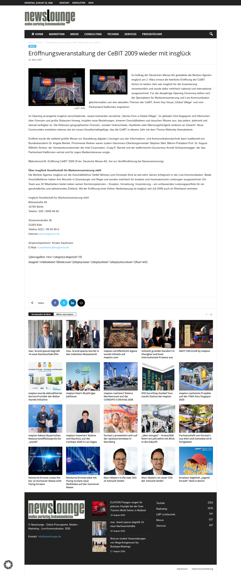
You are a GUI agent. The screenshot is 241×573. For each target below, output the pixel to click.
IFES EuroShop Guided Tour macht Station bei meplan (157, 394)
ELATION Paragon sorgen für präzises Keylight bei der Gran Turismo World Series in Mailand (128, 506)
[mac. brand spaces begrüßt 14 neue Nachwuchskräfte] (45, 334)
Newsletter (78, 2)
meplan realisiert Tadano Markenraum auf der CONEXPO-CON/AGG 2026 (118, 396)
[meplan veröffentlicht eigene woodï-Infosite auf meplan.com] (121, 334)
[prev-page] (206, 314)
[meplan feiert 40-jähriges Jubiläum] (83, 376)
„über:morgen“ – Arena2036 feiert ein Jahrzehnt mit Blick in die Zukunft (158, 438)
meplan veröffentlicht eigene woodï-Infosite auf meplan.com (120, 354)
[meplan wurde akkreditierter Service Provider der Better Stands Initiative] (45, 376)
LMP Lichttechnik (165, 514)
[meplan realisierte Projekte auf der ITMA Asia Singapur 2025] (196, 376)
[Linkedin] (72, 303)
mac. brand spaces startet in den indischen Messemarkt (82, 352)
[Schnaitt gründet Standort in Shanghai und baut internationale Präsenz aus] (158, 334)
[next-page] (211, 314)
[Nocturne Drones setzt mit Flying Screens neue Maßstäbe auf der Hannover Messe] (83, 461)
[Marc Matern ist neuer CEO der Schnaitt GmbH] (158, 461)
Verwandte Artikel (41, 314)
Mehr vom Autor (64, 314)
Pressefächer (152, 34)
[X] (64, 303)
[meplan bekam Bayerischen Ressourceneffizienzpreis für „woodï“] (45, 418)
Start (30, 42)
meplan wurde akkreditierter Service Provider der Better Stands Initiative (45, 396)
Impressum (182, 568)
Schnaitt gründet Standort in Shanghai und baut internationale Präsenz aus (158, 354)
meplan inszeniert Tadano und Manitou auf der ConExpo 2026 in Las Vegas (81, 438)
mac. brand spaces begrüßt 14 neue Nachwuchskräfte (44, 352)
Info (91, 2)
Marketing (57, 34)
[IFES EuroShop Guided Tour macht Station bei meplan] (158, 376)
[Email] (81, 303)
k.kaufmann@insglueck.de (53, 247)
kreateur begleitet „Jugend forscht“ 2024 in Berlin (194, 479)
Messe (74, 34)
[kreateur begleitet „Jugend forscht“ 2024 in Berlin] (196, 461)
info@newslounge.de (49, 536)
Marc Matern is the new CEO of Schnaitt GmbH (120, 479)
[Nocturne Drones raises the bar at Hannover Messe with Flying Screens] (45, 461)
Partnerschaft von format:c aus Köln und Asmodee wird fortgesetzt (195, 438)
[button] (211, 34)
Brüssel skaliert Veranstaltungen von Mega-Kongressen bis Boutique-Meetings (128, 542)
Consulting (93, 34)
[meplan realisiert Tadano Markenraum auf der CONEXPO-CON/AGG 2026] (121, 376)
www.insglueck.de (48, 233)
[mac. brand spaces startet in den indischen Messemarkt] (83, 334)
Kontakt (64, 2)
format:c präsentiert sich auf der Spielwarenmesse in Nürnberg (120, 438)
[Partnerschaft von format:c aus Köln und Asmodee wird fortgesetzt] (196, 418)
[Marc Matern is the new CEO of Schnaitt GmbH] (121, 461)
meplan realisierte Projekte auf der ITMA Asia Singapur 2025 (195, 396)
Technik (113, 34)
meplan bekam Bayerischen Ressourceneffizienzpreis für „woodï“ (44, 438)
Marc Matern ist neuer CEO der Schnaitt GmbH (157, 479)
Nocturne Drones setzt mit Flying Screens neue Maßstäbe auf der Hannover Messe (82, 482)
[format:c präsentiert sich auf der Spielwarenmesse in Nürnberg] (121, 418)
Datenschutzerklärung (202, 568)
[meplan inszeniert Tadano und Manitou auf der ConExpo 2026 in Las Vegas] (83, 418)
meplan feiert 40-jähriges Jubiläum (80, 394)
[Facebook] (55, 303)
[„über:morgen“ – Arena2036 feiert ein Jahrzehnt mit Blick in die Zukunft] (158, 418)
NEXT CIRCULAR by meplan (194, 351)
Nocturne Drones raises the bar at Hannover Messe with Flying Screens (44, 481)
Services (130, 34)
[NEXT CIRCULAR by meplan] (196, 334)
